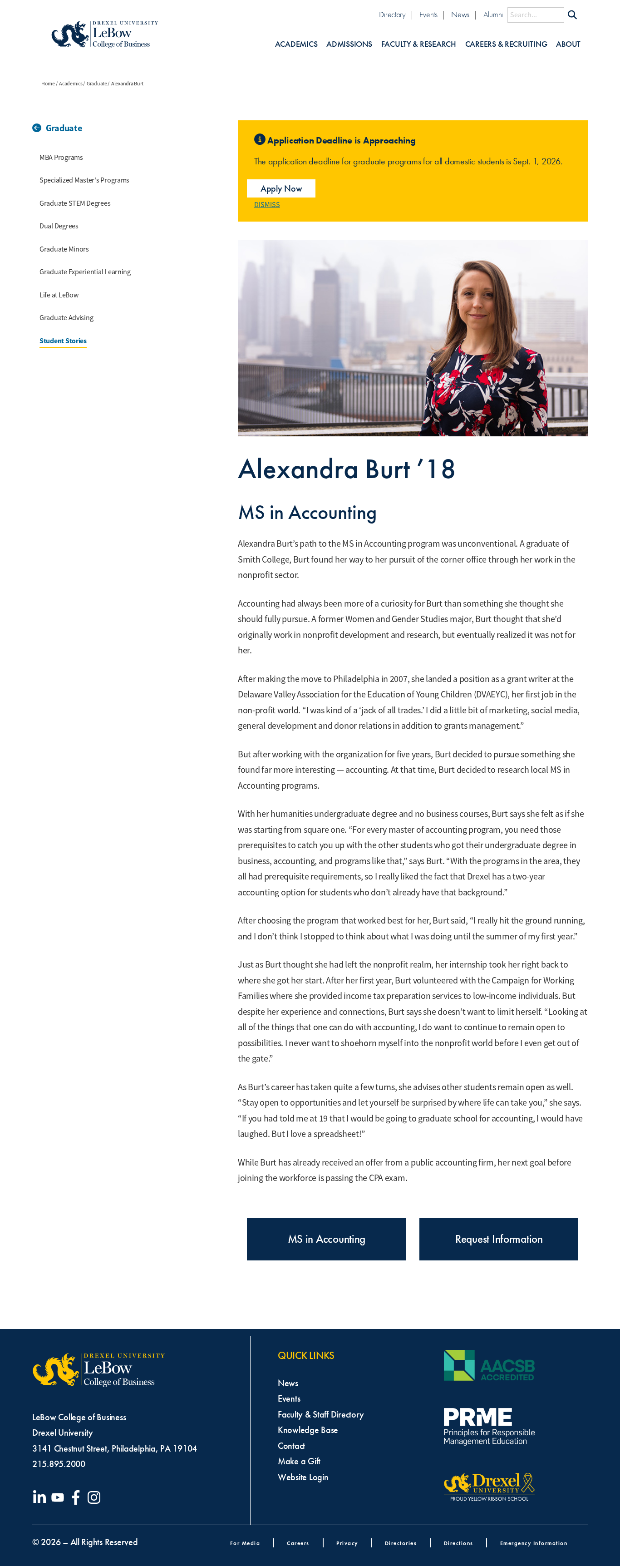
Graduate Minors (64, 249)
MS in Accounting (327, 1239)
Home (48, 83)
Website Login (303, 1477)
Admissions (349, 44)
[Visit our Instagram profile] (96, 1497)
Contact (291, 1445)
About (568, 44)
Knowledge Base (308, 1429)
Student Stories (63, 341)
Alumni (493, 15)
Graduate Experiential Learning (85, 272)
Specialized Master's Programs (84, 180)
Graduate (97, 83)
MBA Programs (61, 157)
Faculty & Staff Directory (321, 1414)
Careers (298, 1543)
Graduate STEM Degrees (74, 203)
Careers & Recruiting (506, 44)
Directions (458, 1543)
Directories (401, 1543)
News (460, 15)
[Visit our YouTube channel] (59, 1497)
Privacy (347, 1543)
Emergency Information (534, 1543)
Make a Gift (299, 1461)
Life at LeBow (59, 295)
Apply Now (281, 188)
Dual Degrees (59, 226)
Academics (296, 44)
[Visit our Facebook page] (78, 1497)
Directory (392, 15)
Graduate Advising (66, 317)
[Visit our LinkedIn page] (41, 1497)
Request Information (499, 1239)
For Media (245, 1543)
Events (428, 15)
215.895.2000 (58, 1463)
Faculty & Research (418, 44)
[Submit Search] (572, 15)
